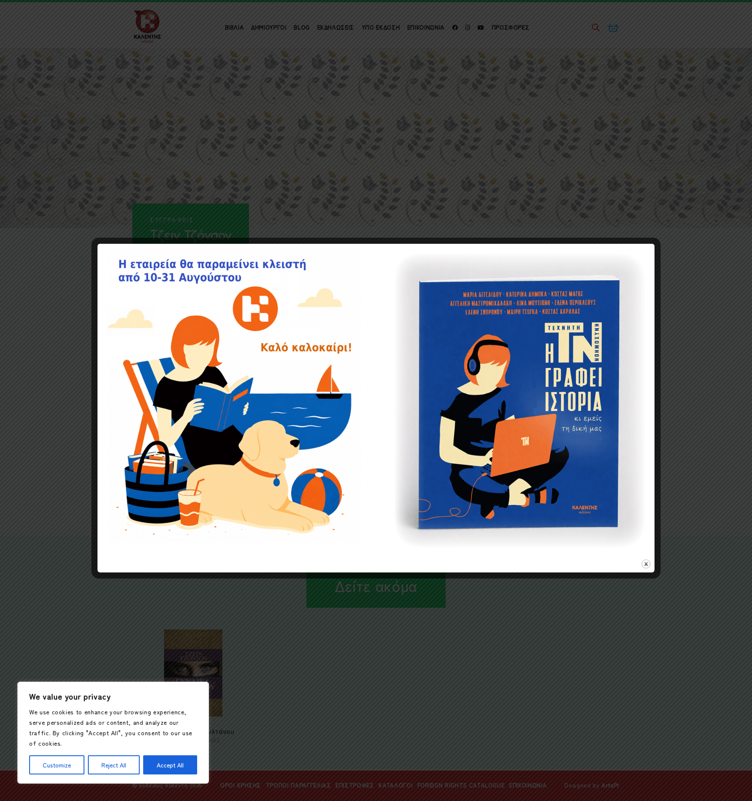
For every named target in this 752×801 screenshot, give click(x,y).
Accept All (170, 765)
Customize (57, 765)
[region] (113, 733)
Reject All (113, 765)
